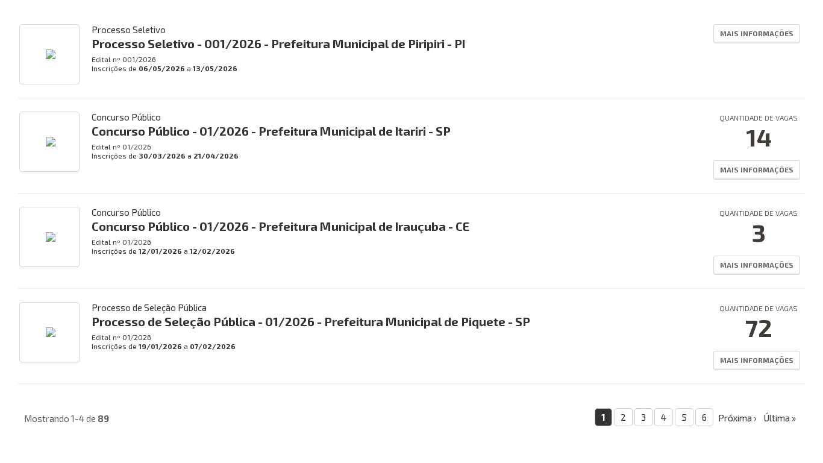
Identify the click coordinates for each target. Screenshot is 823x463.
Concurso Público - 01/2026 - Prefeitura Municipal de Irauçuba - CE (280, 226)
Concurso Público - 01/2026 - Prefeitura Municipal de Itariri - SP (271, 131)
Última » (780, 417)
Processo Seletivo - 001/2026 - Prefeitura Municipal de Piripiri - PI (278, 43)
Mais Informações (756, 33)
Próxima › (737, 417)
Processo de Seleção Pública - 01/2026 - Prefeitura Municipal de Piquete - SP (311, 321)
